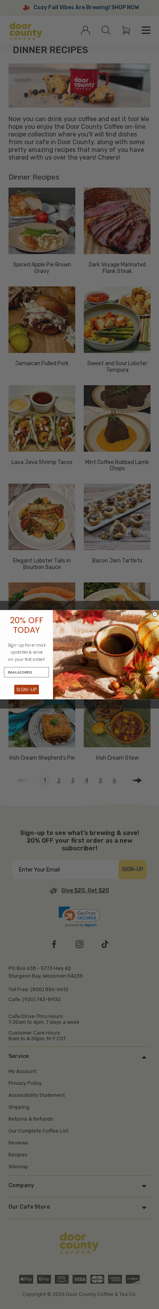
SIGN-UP (26, 689)
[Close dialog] (154, 614)
